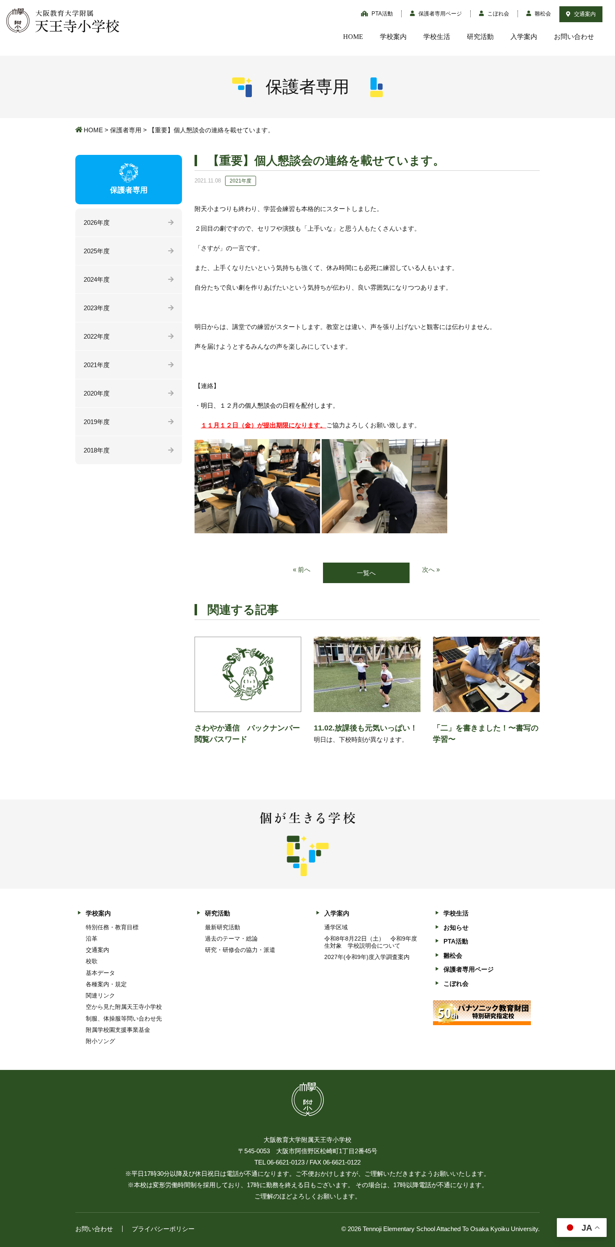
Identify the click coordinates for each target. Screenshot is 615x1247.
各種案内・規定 (106, 984)
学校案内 (393, 36)
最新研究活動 (222, 927)
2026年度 (97, 222)
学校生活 (436, 36)
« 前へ (301, 569)
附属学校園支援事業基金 (118, 1029)
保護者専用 (125, 130)
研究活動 (480, 36)
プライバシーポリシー (163, 1228)
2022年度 (97, 336)
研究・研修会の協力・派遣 (240, 949)
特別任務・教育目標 (112, 927)
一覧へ (366, 572)
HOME (353, 36)
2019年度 (97, 421)
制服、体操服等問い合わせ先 (124, 1018)
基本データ (100, 972)
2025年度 (97, 251)
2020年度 (97, 393)
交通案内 (584, 14)
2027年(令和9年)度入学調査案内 (367, 957)
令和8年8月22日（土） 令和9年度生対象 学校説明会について (370, 942)
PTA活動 (381, 13)
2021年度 (97, 364)
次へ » (431, 569)
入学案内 (523, 36)
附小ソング (100, 1041)
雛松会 (542, 13)
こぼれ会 (497, 13)
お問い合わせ (574, 36)
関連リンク (100, 995)
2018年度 (97, 450)
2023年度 (97, 307)
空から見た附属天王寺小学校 (124, 1006)
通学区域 (336, 927)
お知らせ (456, 927)
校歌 (91, 961)
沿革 (91, 938)
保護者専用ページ (439, 13)
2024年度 (97, 279)
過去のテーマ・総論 (231, 938)
